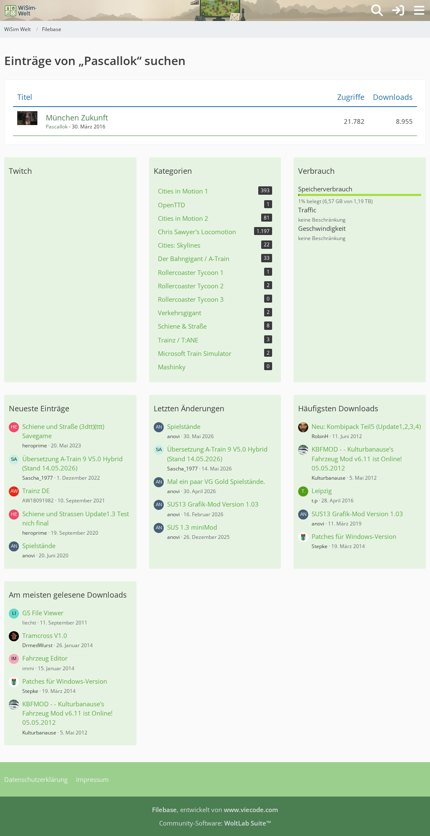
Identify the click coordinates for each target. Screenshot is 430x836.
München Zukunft (77, 117)
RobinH (320, 436)
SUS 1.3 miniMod (192, 527)
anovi (28, 555)
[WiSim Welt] (21, 10)
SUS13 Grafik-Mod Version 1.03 (213, 504)
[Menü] (419, 10)
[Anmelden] (398, 10)
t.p (314, 500)
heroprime (34, 445)
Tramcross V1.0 (44, 635)
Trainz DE (36, 490)
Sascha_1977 (37, 477)
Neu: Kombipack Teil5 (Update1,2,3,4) (366, 426)
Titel (24, 97)
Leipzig (322, 490)
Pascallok (57, 126)
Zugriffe (350, 97)
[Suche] (377, 10)
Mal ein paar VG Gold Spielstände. (216, 481)
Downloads (393, 97)
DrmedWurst (37, 645)
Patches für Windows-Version (354, 536)
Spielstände (38, 545)
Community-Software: (215, 823)
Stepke (320, 546)
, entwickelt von (215, 809)
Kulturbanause (329, 477)
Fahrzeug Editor (45, 658)
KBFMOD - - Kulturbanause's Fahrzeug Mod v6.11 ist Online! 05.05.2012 (357, 458)
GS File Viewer (42, 613)
